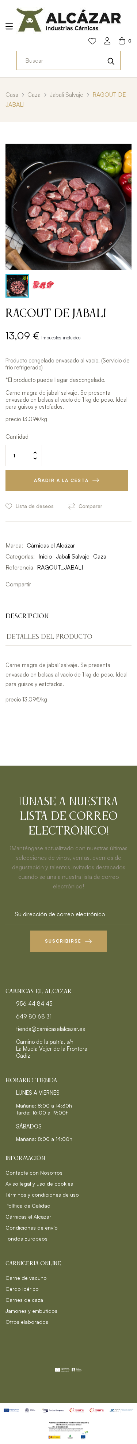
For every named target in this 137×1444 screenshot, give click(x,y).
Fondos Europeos (26, 1238)
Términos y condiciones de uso (42, 1194)
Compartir (38, 584)
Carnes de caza (24, 1300)
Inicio (45, 556)
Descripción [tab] (27, 616)
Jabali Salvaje (73, 556)
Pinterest (60, 584)
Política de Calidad (27, 1205)
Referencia (19, 567)
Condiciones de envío (31, 1227)
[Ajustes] (107, 41)
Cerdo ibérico (22, 1289)
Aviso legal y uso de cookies (39, 1183)
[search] (111, 60)
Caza (99, 556)
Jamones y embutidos (31, 1311)
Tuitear (49, 584)
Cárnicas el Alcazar (28, 1216)
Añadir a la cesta (61, 480)
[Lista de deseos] (92, 41)
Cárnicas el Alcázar (51, 545)
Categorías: (20, 556)
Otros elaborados (26, 1322)
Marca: (14, 545)
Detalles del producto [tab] (49, 637)
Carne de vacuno (26, 1278)
